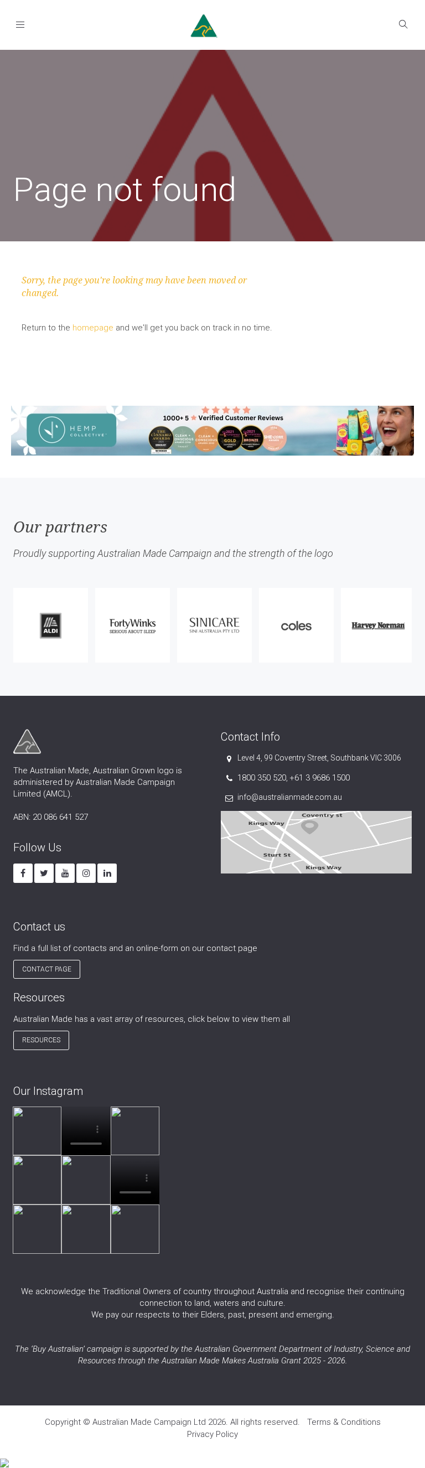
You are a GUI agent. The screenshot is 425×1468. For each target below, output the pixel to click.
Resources (41, 1040)
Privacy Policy (212, 1434)
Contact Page (46, 969)
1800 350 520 (261, 778)
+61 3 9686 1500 (319, 778)
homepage (92, 328)
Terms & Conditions (344, 1422)
